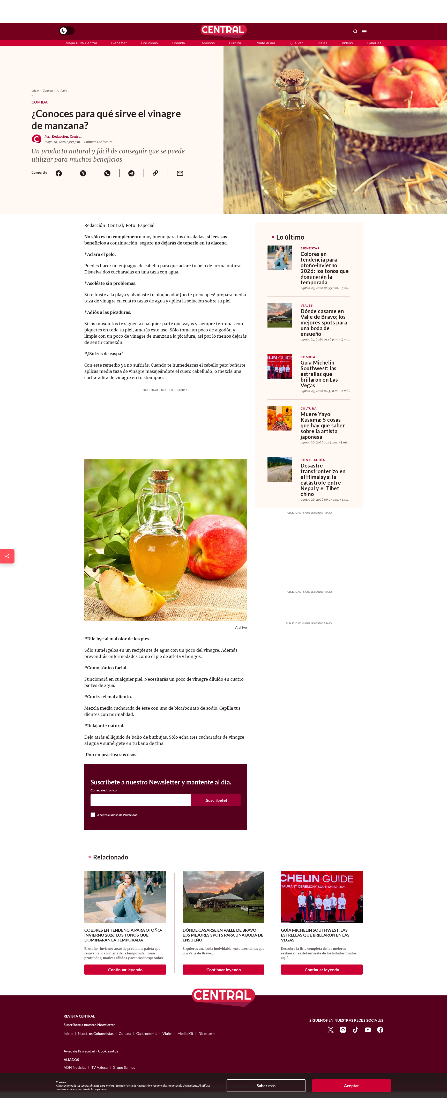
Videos (347, 43)
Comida (178, 43)
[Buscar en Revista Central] (355, 31)
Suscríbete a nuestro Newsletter (89, 1025)
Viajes (322, 43)
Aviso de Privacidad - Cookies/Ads (91, 1051)
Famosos (207, 43)
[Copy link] (156, 173)
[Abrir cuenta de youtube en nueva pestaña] (368, 1029)
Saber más (266, 1085)
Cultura (235, 43)
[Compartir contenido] (7, 556)
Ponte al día (265, 43)
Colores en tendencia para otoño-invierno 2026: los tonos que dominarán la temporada (325, 268)
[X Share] (83, 173)
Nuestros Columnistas (96, 1033)
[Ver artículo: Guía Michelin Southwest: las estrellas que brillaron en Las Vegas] (279, 366)
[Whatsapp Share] (107, 173)
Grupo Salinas (124, 1067)
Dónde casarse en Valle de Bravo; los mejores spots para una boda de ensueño (324, 322)
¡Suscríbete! (215, 800)
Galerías (374, 43)
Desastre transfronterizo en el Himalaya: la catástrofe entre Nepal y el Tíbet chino (323, 479)
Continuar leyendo (125, 969)
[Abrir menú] (364, 31)
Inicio (35, 90)
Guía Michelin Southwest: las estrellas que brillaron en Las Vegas (319, 373)
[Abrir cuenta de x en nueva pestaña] (330, 1029)
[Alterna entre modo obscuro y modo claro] (66, 30)
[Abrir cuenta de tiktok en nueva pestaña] (355, 1029)
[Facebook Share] (59, 173)
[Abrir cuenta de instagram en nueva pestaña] (343, 1029)
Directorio (206, 1033)
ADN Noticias (75, 1067)
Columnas (149, 43)
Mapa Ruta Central (81, 43)
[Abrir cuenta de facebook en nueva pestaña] (380, 1029)
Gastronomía (146, 1033)
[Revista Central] (223, 31)
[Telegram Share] (131, 173)
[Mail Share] (180, 173)
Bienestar (119, 43)
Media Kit (185, 1033)
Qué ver (296, 43)
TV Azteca (99, 1067)
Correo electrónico (104, 790)
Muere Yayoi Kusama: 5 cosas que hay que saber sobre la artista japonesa (323, 425)
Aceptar (351, 1085)
